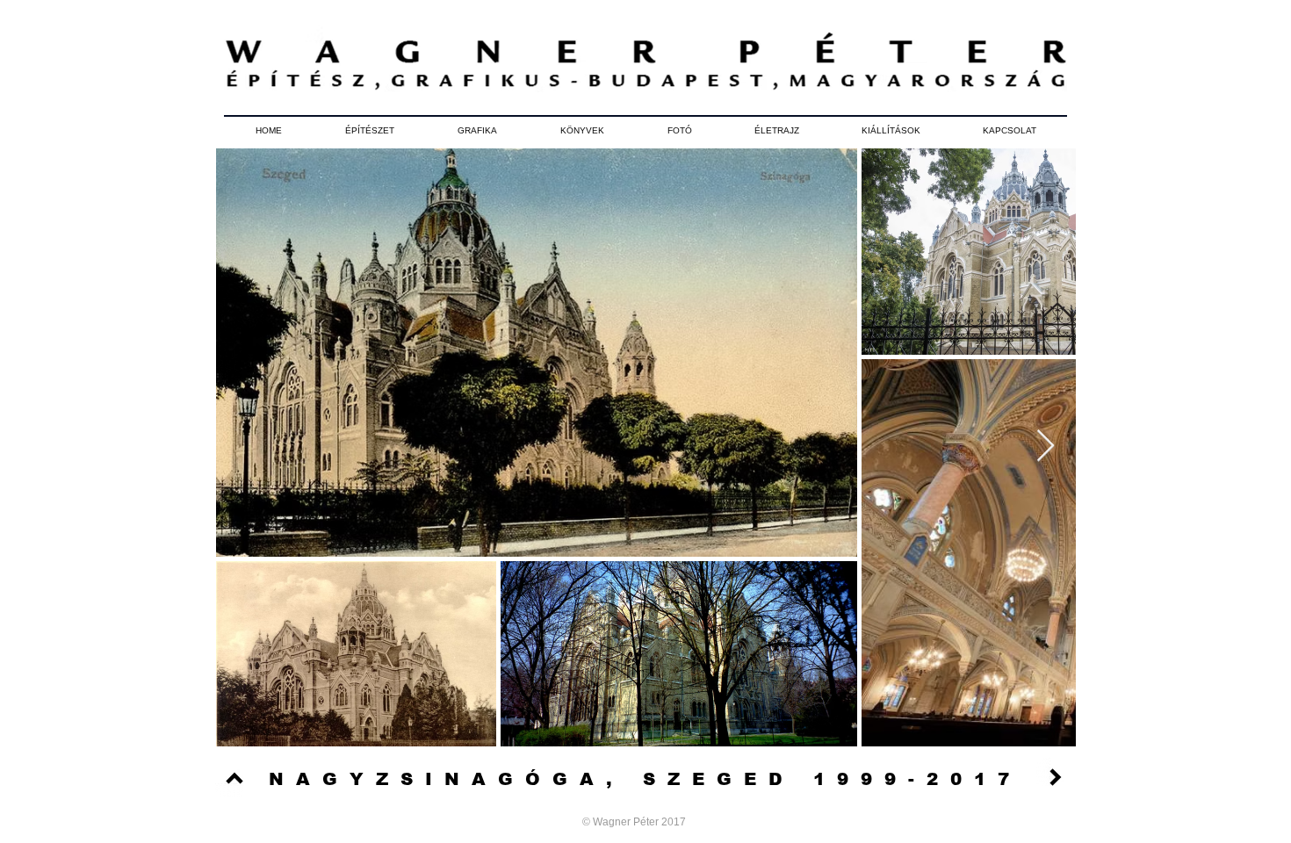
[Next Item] (1045, 446)
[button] (370, 130)
